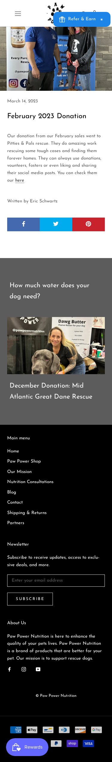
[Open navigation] (18, 13)
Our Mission (19, 472)
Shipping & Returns (27, 513)
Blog (11, 492)
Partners (15, 523)
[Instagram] (24, 669)
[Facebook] (9, 669)
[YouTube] (38, 669)
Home (13, 451)
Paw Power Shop (24, 461)
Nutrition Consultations (30, 482)
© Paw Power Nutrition (56, 696)
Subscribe (30, 599)
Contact (15, 502)
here (19, 180)
